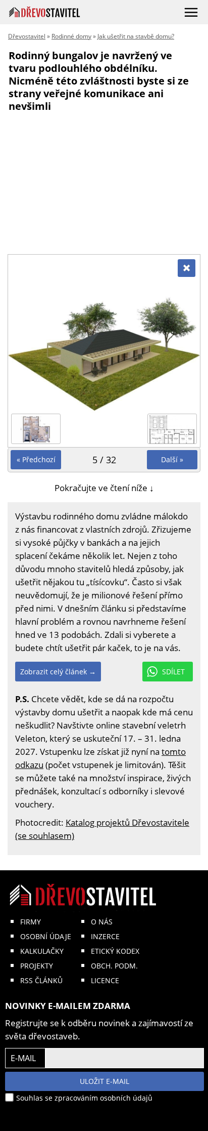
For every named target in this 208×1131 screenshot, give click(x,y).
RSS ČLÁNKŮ (41, 980)
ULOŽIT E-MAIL (104, 1081)
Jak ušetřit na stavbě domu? (135, 36)
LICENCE (105, 980)
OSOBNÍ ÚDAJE (45, 936)
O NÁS (102, 921)
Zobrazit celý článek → (58, 671)
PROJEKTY (36, 966)
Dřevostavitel (26, 36)
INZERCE (105, 936)
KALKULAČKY (42, 951)
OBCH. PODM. (114, 966)
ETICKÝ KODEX (115, 951)
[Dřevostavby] (44, 12)
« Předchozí (36, 459)
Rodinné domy (71, 36)
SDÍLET (173, 671)
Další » (172, 459)
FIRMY (30, 921)
